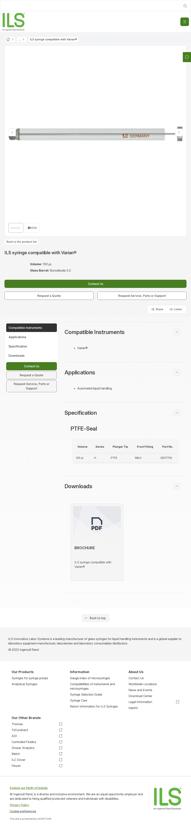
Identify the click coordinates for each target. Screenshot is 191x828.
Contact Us (136, 678)
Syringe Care (78, 700)
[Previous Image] (12, 132)
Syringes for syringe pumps (30, 678)
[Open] (184, 21)
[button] (126, 332)
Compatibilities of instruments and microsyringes (92, 686)
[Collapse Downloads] (177, 486)
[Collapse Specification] (177, 412)
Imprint (133, 708)
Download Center (140, 696)
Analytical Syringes (24, 684)
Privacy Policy (19, 805)
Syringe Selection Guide (86, 694)
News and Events (140, 690)
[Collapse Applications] (177, 372)
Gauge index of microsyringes (90, 678)
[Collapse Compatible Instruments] (177, 332)
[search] (185, 6)
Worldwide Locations (143, 684)
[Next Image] (179, 132)
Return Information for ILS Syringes (94, 706)
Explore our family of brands (29, 788)
